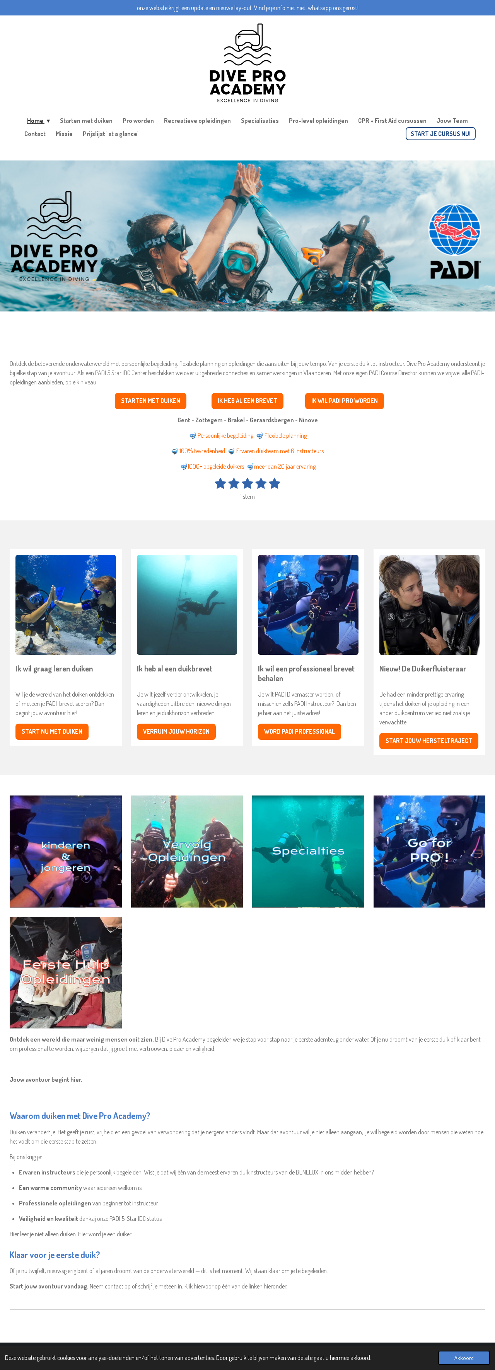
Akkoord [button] (464, 1357)
